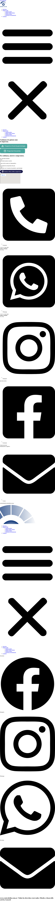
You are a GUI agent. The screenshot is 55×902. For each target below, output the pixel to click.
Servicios (5, 9)
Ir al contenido (3, 0)
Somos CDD (5, 10)
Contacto (5, 16)
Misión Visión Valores (10, 12)
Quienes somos (8, 11)
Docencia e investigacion (10, 15)
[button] (27, 73)
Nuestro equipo (8, 14)
